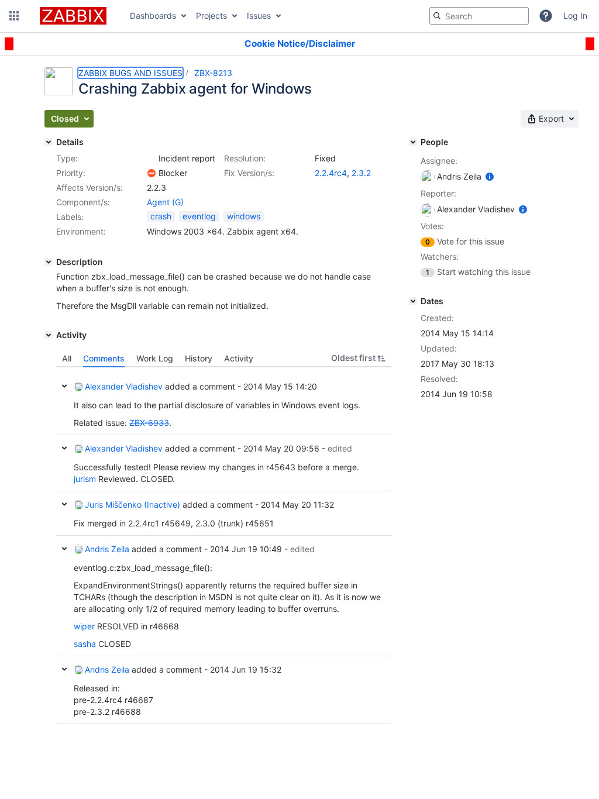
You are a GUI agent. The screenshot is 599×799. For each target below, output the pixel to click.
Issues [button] (259, 15)
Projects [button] (211, 15)
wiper (84, 626)
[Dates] (413, 301)
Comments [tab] (104, 358)
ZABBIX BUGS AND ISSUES (130, 73)
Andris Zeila (107, 549)
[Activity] (48, 335)
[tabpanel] (223, 545)
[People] (413, 142)
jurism (85, 479)
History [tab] (198, 358)
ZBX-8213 (213, 73)
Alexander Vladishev (124, 386)
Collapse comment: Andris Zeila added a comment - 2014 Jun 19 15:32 (64, 669)
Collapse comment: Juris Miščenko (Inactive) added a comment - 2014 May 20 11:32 (64, 504)
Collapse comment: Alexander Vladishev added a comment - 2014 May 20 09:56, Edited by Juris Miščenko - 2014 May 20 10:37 (64, 448)
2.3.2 (361, 173)
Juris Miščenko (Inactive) (132, 504)
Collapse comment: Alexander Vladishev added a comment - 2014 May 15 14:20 (64, 386)
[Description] (48, 262)
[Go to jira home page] (73, 15)
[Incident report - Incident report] (151, 158)
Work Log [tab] (154, 358)
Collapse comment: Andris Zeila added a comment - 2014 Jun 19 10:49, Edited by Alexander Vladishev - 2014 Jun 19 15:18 (64, 548)
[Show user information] (489, 176)
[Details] (48, 142)
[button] (14, 15)
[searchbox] (479, 16)
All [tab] (66, 358)
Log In (575, 15)
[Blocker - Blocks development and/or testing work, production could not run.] (151, 173)
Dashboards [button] (153, 15)
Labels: (70, 217)
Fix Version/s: (249, 173)
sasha (85, 644)
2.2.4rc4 (331, 173)
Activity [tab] (238, 358)
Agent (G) (165, 202)
